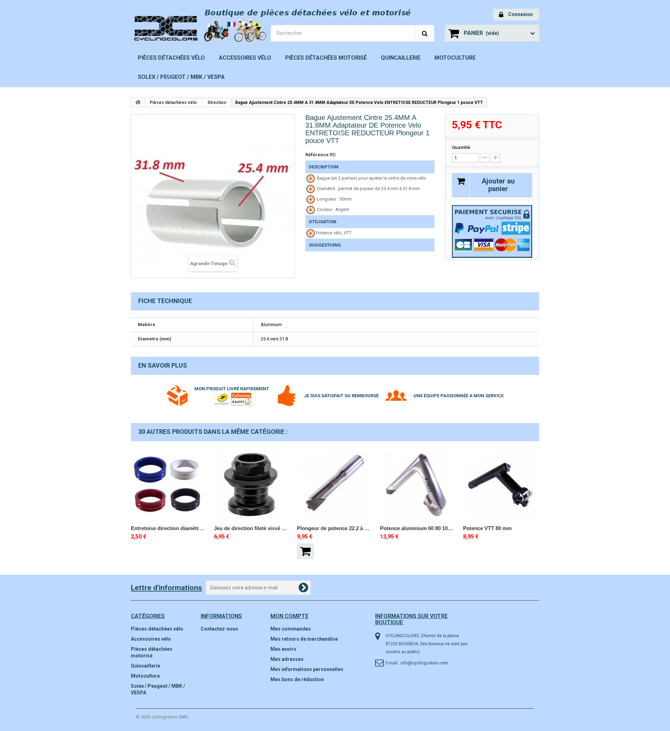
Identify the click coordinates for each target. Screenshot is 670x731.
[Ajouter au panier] (305, 551)
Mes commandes (290, 629)
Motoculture (455, 57)
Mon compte (289, 616)
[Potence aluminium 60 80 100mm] (416, 484)
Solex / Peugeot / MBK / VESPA (181, 77)
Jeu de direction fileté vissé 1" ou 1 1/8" (250, 528)
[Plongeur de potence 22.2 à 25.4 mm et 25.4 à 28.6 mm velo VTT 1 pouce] (333, 484)
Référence (317, 154)
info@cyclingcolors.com (424, 663)
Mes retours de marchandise (304, 639)
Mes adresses (287, 659)
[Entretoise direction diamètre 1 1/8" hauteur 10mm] (167, 484)
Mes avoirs (283, 649)
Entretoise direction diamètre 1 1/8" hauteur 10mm (167, 528)
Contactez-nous (219, 629)
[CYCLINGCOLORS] (178, 26)
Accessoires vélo (245, 57)
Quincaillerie (400, 57)
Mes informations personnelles (306, 669)
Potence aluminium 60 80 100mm (416, 528)
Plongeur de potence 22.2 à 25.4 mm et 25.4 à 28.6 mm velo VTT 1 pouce (333, 528)
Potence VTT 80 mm (487, 528)
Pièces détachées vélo (171, 57)
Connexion (520, 14)
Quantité (461, 147)
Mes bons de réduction (297, 679)
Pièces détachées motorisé (326, 57)
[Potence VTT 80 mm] (499, 484)
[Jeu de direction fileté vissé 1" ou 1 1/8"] (250, 484)
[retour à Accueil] (137, 102)
